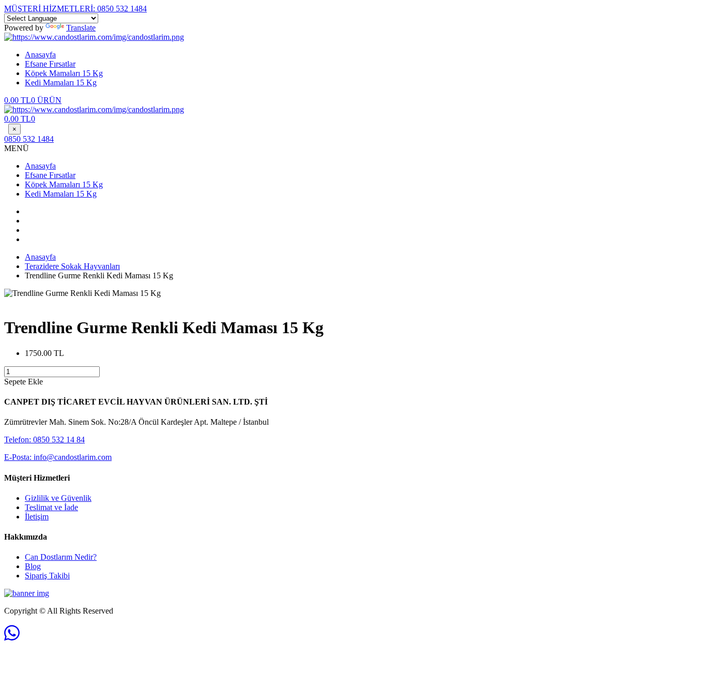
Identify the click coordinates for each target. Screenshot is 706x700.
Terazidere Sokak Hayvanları (72, 266)
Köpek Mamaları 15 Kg (64, 73)
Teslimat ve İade (51, 507)
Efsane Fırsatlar (50, 63)
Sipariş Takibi (47, 575)
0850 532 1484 (75, 8)
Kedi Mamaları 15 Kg (61, 82)
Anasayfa (40, 54)
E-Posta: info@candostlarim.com (58, 457)
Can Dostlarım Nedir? (61, 557)
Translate (81, 27)
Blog (33, 566)
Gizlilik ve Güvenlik (58, 498)
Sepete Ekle (23, 381)
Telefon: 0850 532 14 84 (44, 439)
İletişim (37, 516)
